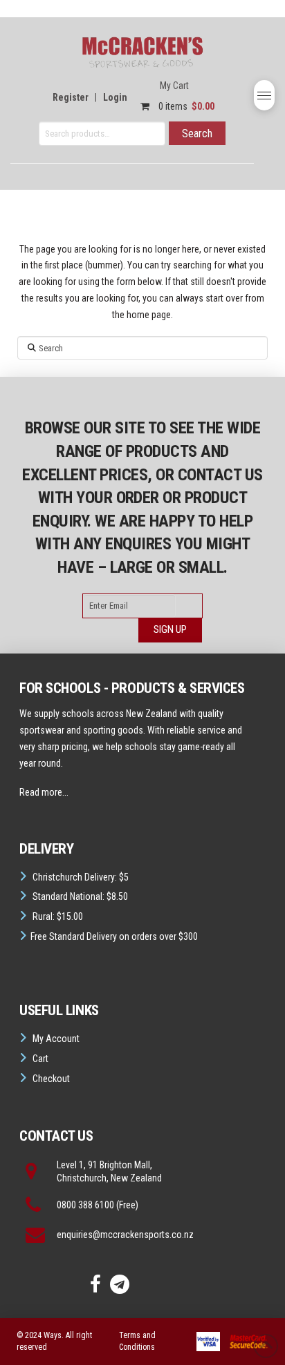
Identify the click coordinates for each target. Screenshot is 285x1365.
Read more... (43, 792)
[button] (264, 95)
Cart (40, 1058)
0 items (185, 106)
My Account (56, 1038)
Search (197, 133)
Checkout (51, 1078)
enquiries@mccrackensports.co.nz (125, 1234)
